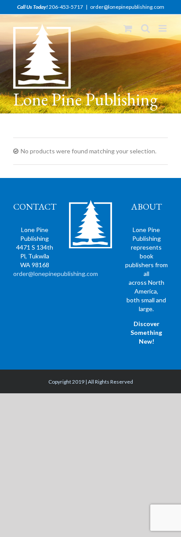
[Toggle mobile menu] (163, 28)
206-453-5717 (66, 7)
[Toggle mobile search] (145, 28)
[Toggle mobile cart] (127, 28)
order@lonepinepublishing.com (127, 7)
